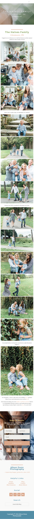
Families (11, 483)
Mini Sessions (11, 485)
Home (11, 481)
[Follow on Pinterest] (20, 450)
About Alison (23, 485)
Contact (22, 483)
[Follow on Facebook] (14, 450)
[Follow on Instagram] (8, 450)
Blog (22, 481)
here (26, 397)
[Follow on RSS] (25, 450)
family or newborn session (22, 401)
